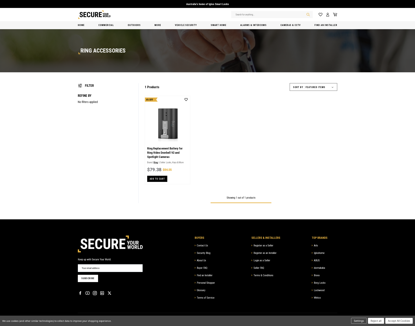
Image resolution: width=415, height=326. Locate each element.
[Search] (308, 14)
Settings (359, 321)
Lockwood (319, 290)
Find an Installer (205, 275)
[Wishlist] (320, 15)
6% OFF (149, 99)
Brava (317, 275)
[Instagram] (94, 293)
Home (81, 25)
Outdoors (134, 25)
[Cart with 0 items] (334, 14)
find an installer (325, 25)
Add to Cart (157, 179)
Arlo (316, 245)
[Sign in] (327, 15)
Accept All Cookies (399, 321)
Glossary (201, 290)
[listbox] (321, 87)
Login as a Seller (262, 260)
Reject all (376, 321)
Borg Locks (320, 282)
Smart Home (218, 25)
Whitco (317, 297)
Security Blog (203, 253)
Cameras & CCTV (290, 25)
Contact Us (202, 245)
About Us (201, 260)
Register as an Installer (265, 253)
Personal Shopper (206, 282)
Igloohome (319, 253)
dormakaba (319, 267)
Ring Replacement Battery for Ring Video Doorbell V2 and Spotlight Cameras (165, 153)
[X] (109, 293)
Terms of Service (205, 297)
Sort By (298, 87)
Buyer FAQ (202, 267)
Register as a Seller (263, 245)
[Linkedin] (102, 293)
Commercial (106, 25)
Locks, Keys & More (175, 162)
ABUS (317, 260)
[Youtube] (87, 293)
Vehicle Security (186, 25)
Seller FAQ (259, 267)
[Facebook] (80, 293)
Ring (156, 162)
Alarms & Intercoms (253, 25)
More (157, 25)
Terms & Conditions (263, 275)
